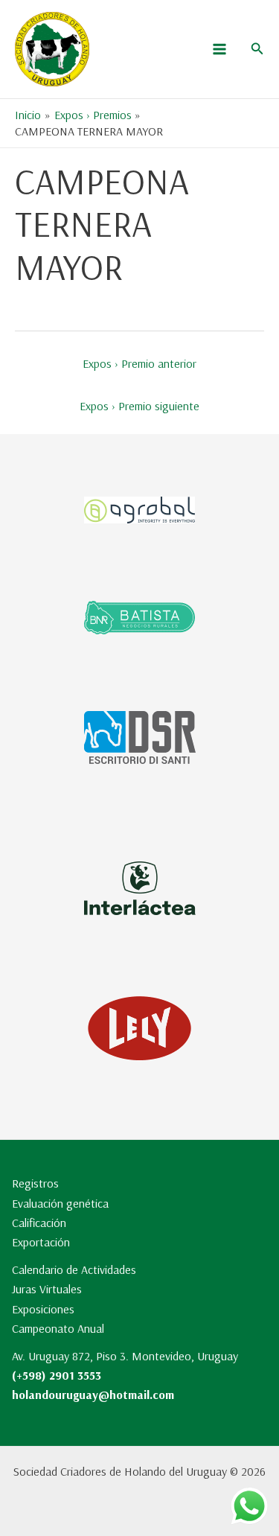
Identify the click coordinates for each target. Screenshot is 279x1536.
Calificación (39, 1222)
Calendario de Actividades (74, 1269)
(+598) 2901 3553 (56, 1375)
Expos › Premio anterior (139, 363)
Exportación (41, 1241)
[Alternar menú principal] (219, 49)
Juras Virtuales (47, 1288)
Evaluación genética (60, 1203)
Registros (35, 1183)
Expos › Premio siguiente (139, 405)
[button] (257, 49)
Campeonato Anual (58, 1328)
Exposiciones (43, 1308)
